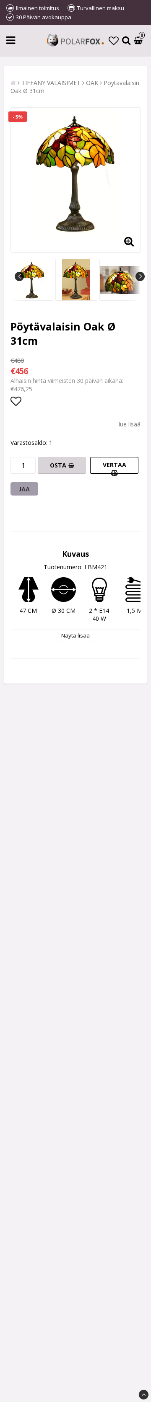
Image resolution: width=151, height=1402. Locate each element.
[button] (114, 40)
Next (140, 276)
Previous (19, 276)
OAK (92, 83)
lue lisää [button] (130, 424)
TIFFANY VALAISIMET (51, 83)
